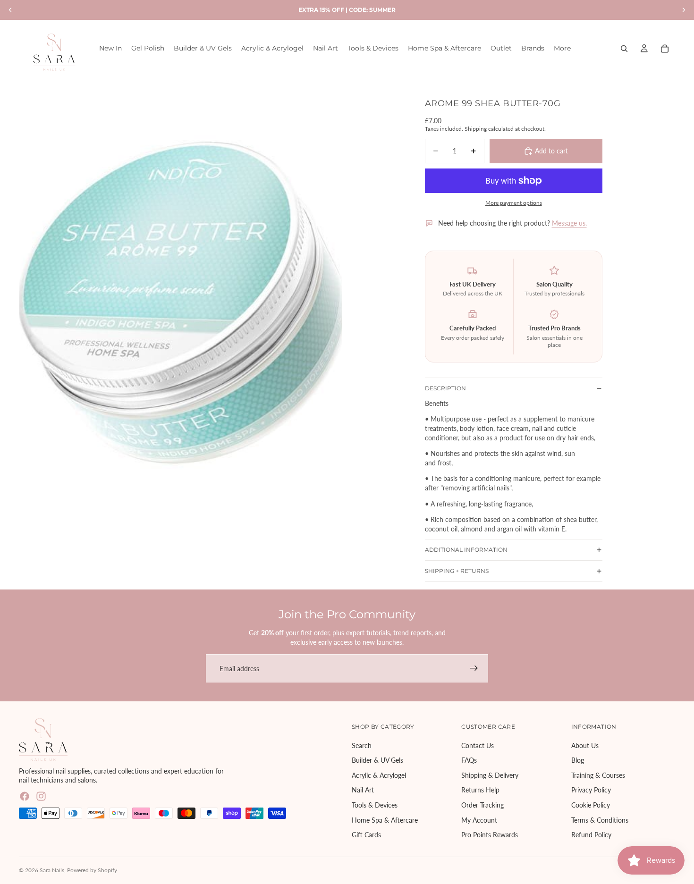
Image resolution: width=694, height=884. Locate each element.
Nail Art (363, 790)
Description (445, 388)
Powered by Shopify (92, 870)
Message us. (569, 223)
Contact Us (477, 745)
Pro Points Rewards (489, 835)
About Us (585, 745)
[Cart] (664, 48)
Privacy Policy (591, 790)
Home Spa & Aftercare (385, 820)
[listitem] (562, 48)
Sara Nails (52, 870)
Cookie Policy (590, 805)
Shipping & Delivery (489, 775)
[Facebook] (24, 796)
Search (362, 745)
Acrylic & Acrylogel (379, 775)
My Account (479, 820)
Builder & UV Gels (377, 761)
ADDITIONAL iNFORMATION (466, 549)
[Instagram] (41, 796)
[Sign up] (474, 668)
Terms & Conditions (599, 820)
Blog (577, 761)
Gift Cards (366, 835)
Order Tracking (482, 805)
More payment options (513, 202)
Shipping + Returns (457, 570)
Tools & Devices (375, 805)
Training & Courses (598, 775)
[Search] (624, 48)
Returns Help (480, 790)
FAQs (469, 761)
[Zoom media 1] (180, 294)
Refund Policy (591, 835)
